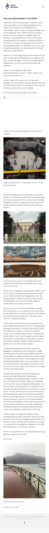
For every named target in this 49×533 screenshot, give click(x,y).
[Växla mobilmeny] (44, 7)
